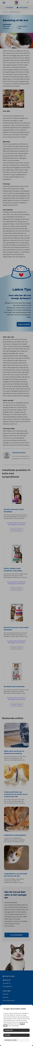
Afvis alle (7, 1035)
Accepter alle (8, 1030)
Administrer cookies (10, 1040)
